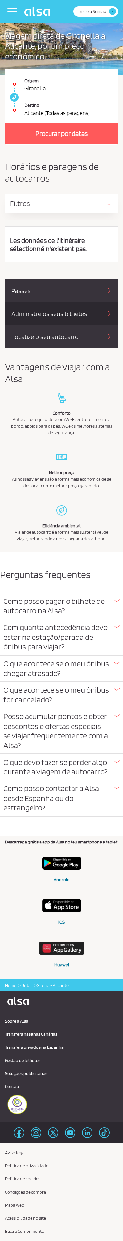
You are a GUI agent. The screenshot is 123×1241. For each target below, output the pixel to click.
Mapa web (14, 1205)
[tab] (61, 606)
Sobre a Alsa (16, 1021)
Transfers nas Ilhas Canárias (31, 1034)
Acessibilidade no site (25, 1218)
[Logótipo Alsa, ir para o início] (38, 11)
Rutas (26, 985)
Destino (31, 105)
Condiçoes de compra (25, 1192)
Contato (13, 1086)
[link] (13, 97)
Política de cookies (22, 1178)
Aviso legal (15, 1152)
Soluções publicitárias (26, 1073)
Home (10, 985)
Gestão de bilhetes (22, 1060)
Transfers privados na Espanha (34, 1047)
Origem (31, 80)
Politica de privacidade (26, 1165)
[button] (61, 606)
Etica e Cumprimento (24, 1231)
